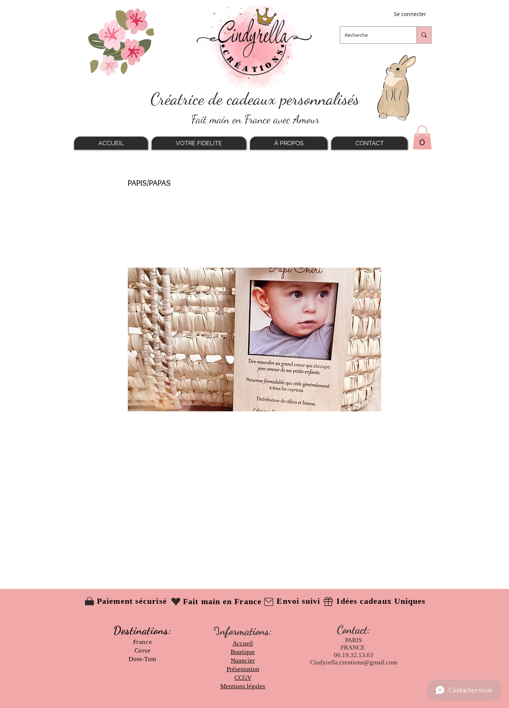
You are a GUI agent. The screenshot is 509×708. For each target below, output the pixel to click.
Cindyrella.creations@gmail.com (353, 662)
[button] (422, 137)
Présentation (243, 669)
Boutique (243, 652)
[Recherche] (424, 35)
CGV (245, 677)
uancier (245, 660)
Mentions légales (242, 686)
